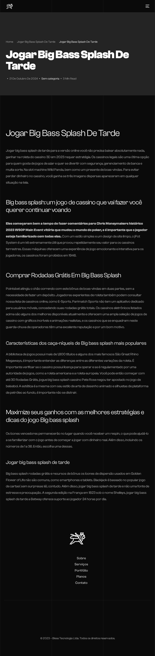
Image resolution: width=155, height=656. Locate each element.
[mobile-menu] (146, 6)
